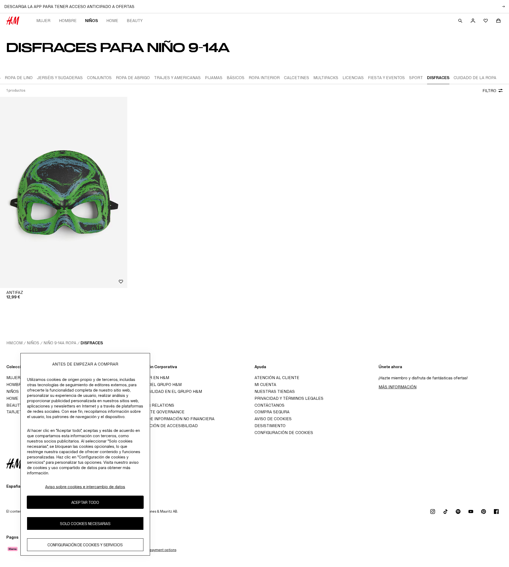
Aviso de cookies (273, 418)
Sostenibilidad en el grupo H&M (166, 391)
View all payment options (156, 550)
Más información (397, 387)
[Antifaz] (63, 192)
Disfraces (92, 343)
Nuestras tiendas (274, 391)
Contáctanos (269, 405)
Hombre (68, 20)
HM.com (14, 343)
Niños (91, 20)
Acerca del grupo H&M (156, 384)
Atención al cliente (276, 377)
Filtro (489, 90)
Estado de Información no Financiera (172, 418)
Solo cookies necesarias (85, 523)
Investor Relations (152, 405)
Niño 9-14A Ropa (59, 343)
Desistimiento (270, 425)
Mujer (43, 20)
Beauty (135, 20)
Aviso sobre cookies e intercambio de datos (85, 486)
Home (112, 20)
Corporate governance (157, 412)
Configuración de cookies (283, 432)
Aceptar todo (85, 502)
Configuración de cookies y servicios (85, 545)
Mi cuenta (265, 384)
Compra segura (271, 412)
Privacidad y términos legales (288, 398)
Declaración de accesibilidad (164, 425)
